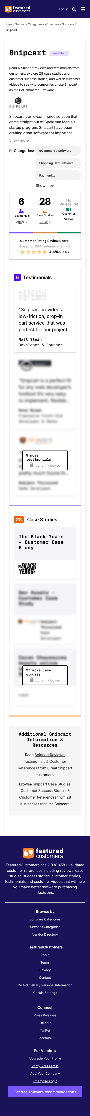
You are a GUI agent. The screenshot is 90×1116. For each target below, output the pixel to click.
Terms (45, 962)
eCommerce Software (59, 24)
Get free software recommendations (45, 1092)
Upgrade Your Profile (45, 1058)
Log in (63, 9)
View (20, 222)
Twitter (45, 1030)
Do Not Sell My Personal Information (45, 985)
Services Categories (45, 927)
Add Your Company (45, 1073)
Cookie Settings (45, 993)
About (45, 955)
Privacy (45, 970)
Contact (45, 977)
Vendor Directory (45, 934)
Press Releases (45, 1015)
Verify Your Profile (45, 1066)
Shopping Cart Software (56, 163)
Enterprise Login (45, 1081)
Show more (19, 140)
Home (8, 24)
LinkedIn (45, 1023)
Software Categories (28, 24)
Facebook (45, 1038)
